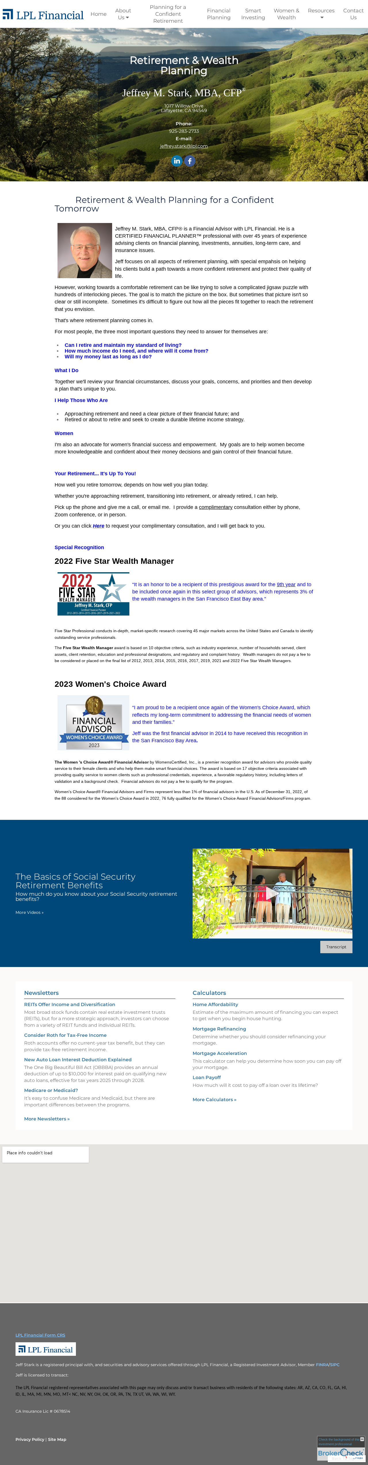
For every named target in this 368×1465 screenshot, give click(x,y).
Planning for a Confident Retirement (168, 14)
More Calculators (215, 1099)
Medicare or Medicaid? (51, 1090)
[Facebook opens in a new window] (189, 161)
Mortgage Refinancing (219, 1029)
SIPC (335, 1364)
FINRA (322, 1364)
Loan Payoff (207, 1077)
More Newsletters (47, 1119)
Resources (321, 10)
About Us (123, 14)
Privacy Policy (30, 1439)
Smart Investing (253, 14)
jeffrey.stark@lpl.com (184, 146)
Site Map (57, 1439)
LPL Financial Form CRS (40, 1335)
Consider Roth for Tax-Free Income (65, 1035)
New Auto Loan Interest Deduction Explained (78, 1059)
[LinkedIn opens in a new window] (177, 161)
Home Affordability (215, 1004)
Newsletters (41, 992)
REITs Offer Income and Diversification (69, 1004)
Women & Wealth (286, 14)
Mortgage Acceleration (220, 1053)
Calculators (209, 992)
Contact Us (353, 14)
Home (99, 14)
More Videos (30, 912)
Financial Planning (219, 14)
